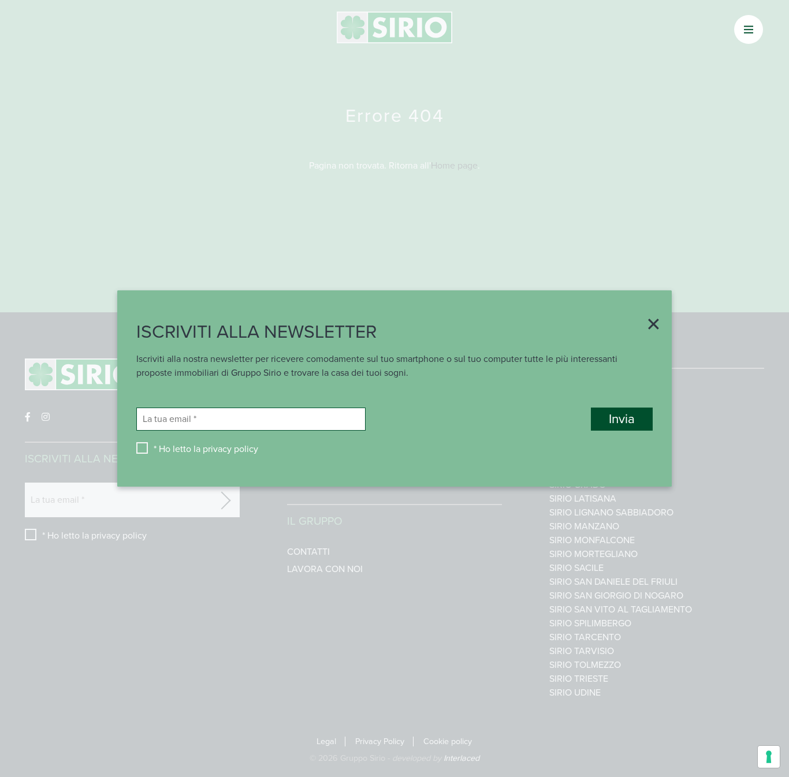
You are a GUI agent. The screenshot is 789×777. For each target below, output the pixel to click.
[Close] (649, 325)
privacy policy (230, 449)
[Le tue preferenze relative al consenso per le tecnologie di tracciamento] (769, 757)
